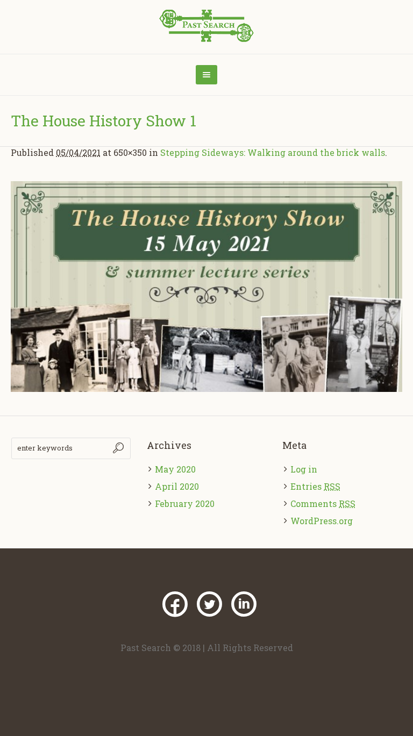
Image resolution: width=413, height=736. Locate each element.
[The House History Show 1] (206, 286)
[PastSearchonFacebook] (174, 604)
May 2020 (175, 469)
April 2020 (177, 486)
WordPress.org (321, 520)
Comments (322, 503)
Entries (315, 486)
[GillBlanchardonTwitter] (209, 604)
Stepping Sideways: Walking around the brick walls (272, 152)
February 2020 (185, 503)
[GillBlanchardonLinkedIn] (243, 604)
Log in (303, 469)
